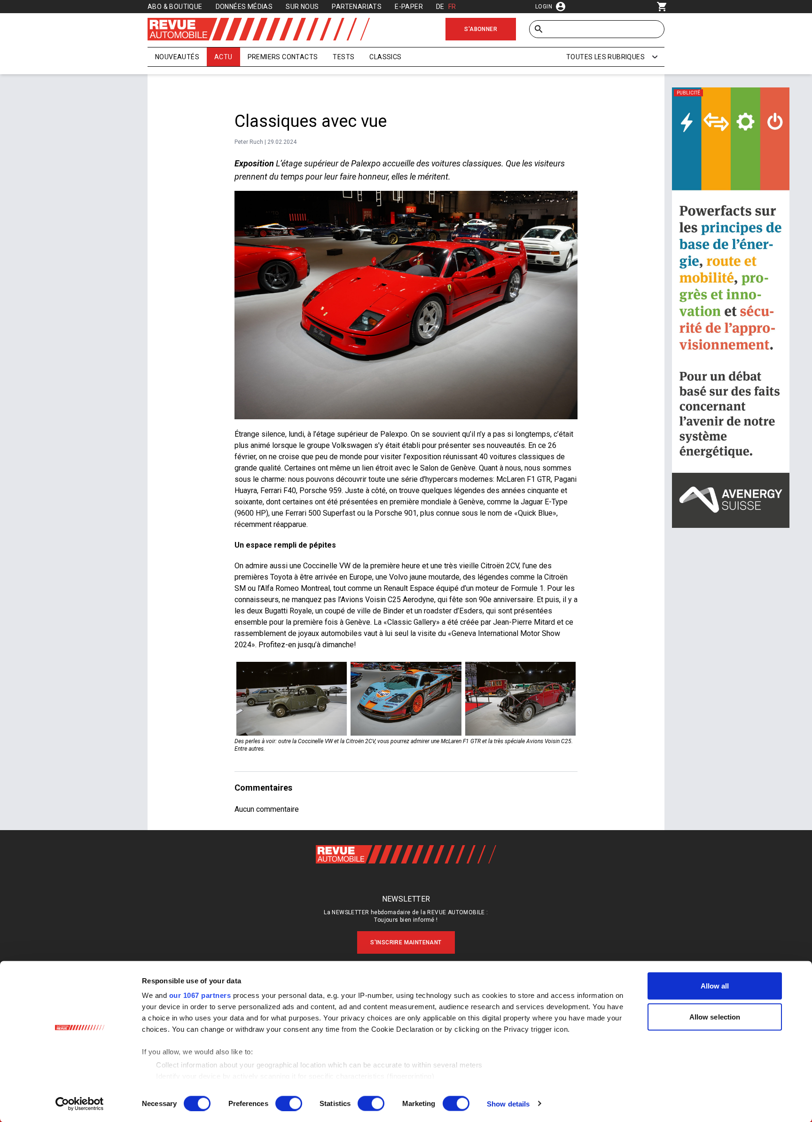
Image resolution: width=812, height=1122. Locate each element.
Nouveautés (177, 57)
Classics (385, 57)
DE (440, 6)
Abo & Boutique (175, 6)
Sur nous (302, 6)
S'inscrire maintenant (405, 942)
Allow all (715, 986)
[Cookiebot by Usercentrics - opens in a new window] (80, 1104)
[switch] (288, 1103)
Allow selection (715, 1016)
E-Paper (409, 6)
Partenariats (357, 6)
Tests (343, 57)
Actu (223, 57)
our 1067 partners (200, 995)
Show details (508, 1103)
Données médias (244, 6)
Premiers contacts (283, 57)
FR (452, 6)
